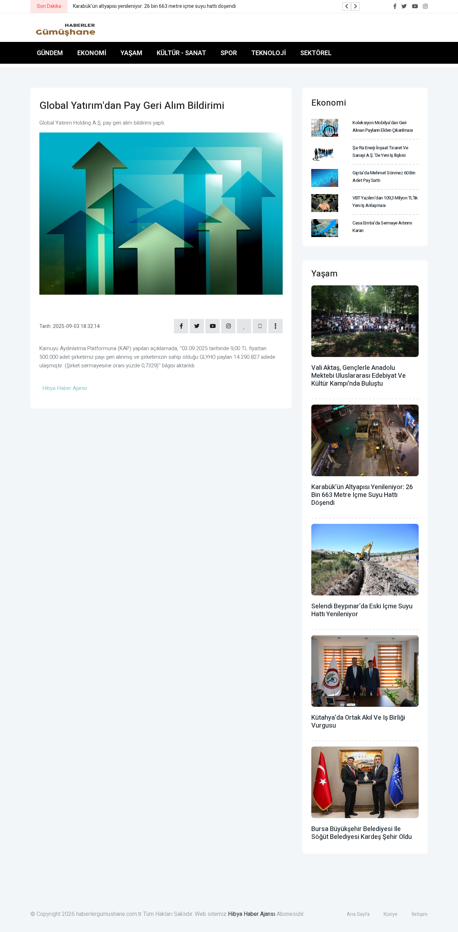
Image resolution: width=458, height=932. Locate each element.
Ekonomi (91, 53)
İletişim (419, 914)
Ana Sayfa (358, 914)
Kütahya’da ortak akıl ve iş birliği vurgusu (358, 721)
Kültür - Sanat (181, 53)
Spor (228, 53)
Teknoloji (268, 53)
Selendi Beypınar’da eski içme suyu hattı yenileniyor (362, 610)
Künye (391, 914)
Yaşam (131, 53)
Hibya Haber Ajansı (251, 914)
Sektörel (316, 53)
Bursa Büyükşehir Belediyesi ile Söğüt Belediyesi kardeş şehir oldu (361, 833)
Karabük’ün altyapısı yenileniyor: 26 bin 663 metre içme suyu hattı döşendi (362, 495)
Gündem (50, 53)
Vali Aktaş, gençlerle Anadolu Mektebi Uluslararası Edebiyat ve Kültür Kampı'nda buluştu (358, 375)
